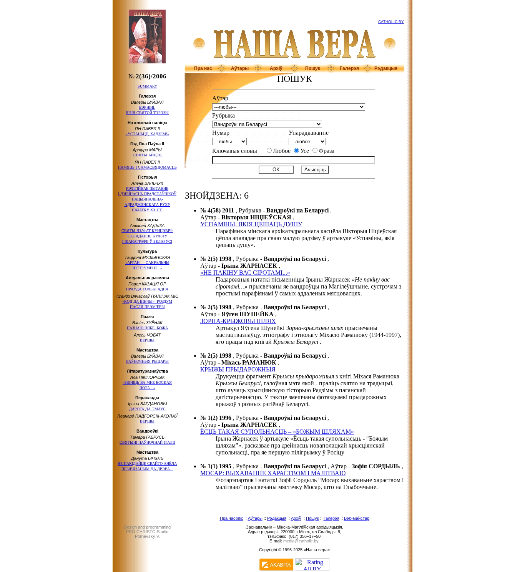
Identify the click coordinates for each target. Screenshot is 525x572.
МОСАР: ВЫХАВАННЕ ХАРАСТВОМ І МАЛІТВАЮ (273, 473)
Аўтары (240, 68)
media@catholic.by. (301, 541)
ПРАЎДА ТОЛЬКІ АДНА (147, 289)
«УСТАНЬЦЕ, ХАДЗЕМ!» (147, 134)
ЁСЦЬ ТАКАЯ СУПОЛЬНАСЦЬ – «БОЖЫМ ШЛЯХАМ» (277, 431)
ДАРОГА (147, 409)
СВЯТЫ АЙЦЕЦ (147, 155)
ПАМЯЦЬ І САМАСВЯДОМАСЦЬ (147, 167)
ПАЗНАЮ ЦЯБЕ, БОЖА (147, 328)
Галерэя (349, 68)
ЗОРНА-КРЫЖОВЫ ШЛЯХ (238, 321)
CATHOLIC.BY (391, 22)
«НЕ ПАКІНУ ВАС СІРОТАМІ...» (245, 272)
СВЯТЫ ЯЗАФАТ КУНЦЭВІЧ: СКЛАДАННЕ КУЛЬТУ (147, 236)
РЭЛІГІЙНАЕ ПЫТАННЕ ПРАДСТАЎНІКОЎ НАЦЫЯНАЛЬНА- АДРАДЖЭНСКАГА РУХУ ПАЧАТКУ (147, 199)
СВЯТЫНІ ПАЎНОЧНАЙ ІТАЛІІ (147, 442)
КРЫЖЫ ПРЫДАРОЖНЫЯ (238, 369)
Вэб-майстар (356, 518)
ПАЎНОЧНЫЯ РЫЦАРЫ (147, 361)
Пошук (312, 68)
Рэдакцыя (385, 68)
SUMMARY (147, 86)
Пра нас (203, 68)
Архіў (276, 68)
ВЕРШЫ (147, 340)
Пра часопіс (231, 518)
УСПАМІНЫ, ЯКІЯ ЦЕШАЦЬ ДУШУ (251, 224)
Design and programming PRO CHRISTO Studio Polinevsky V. (147, 532)
